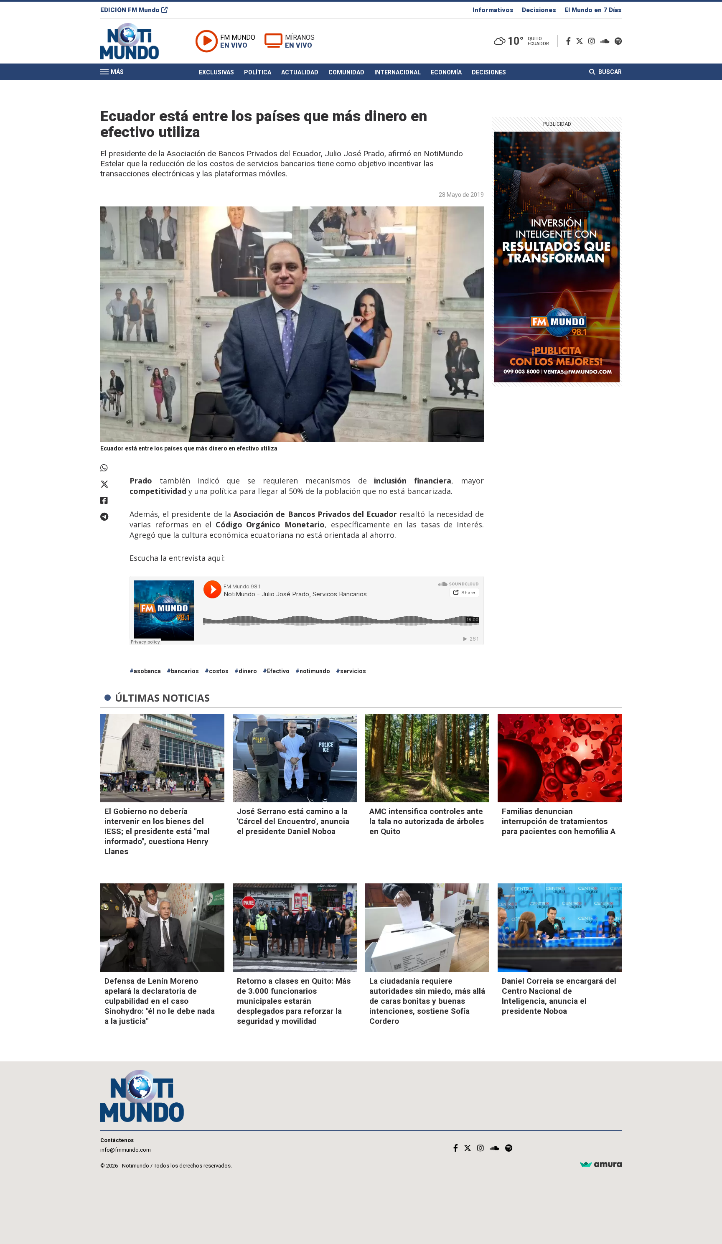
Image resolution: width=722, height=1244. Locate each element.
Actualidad (299, 72)
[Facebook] (570, 41)
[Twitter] (581, 41)
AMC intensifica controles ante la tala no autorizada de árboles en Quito (426, 821)
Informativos (493, 10)
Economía (446, 72)
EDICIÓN (130, 10)
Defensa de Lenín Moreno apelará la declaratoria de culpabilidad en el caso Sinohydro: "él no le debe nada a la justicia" (159, 1001)
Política (257, 72)
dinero (248, 671)
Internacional (397, 72)
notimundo (315, 671)
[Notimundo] (138, 41)
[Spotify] (618, 41)
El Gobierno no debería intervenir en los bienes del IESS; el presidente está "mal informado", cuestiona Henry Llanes (157, 831)
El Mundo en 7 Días (593, 10)
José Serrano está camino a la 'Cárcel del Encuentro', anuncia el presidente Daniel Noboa (293, 821)
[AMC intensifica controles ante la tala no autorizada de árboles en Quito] (427, 758)
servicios (353, 671)
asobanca (147, 671)
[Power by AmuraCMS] (601, 1165)
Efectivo (278, 671)
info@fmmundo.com (125, 1150)
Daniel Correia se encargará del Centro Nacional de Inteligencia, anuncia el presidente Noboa (559, 996)
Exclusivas (216, 72)
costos (219, 671)
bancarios (185, 671)
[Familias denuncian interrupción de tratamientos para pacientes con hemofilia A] (560, 758)
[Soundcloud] (606, 41)
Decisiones (539, 10)
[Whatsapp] (110, 468)
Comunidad (346, 72)
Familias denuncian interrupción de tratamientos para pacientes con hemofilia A (558, 821)
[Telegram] (110, 517)
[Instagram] (593, 41)
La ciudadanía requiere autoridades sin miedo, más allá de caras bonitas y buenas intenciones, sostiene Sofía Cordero (427, 1001)
